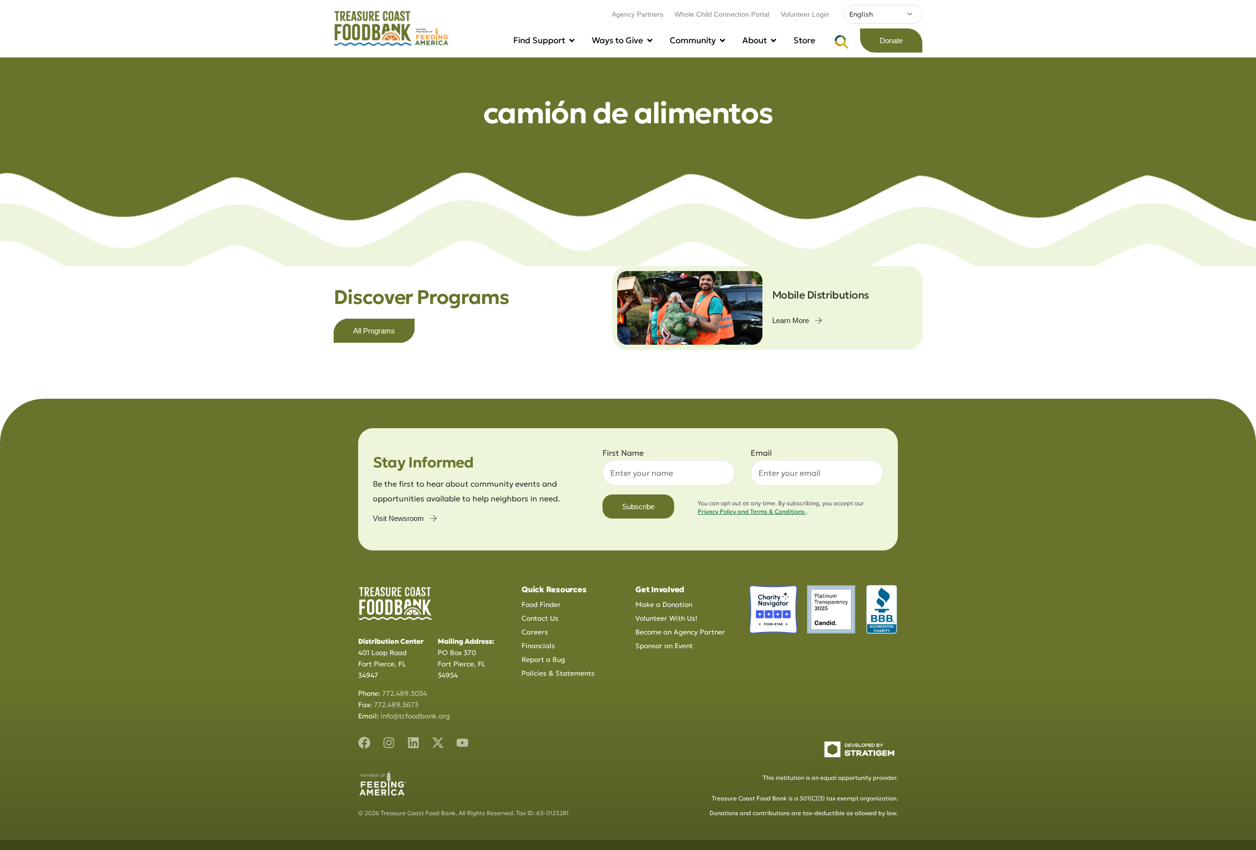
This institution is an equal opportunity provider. (830, 777)
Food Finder (541, 604)
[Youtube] (462, 743)
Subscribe (638, 506)
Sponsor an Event (664, 645)
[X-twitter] (438, 743)
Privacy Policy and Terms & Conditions (752, 511)
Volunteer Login (805, 14)
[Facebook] (364, 743)
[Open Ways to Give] (650, 40)
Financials (538, 645)
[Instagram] (389, 743)
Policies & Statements (558, 673)
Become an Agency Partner (680, 632)
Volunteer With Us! (666, 618)
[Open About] (773, 40)
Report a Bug (543, 659)
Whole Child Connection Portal (722, 14)
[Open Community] (722, 40)
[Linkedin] (413, 743)
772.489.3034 (404, 693)
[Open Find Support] (572, 40)
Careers (535, 632)
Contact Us (540, 618)
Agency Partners (637, 14)
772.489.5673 (396, 704)
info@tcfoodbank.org (415, 716)
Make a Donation (663, 604)
